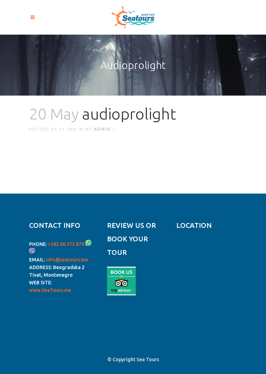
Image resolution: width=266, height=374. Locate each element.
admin (102, 129)
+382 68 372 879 (66, 244)
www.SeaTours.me (50, 290)
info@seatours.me (67, 259)
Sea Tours (147, 359)
